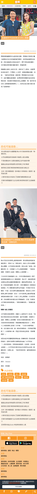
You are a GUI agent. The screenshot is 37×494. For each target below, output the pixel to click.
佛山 (17, 374)
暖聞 (17, 450)
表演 (4, 374)
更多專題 (23, 466)
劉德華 (24, 374)
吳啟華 (26, 377)
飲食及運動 (11, 461)
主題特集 (18, 6)
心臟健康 (12, 463)
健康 (3, 6)
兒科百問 (26, 463)
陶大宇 (19, 377)
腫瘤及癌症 (4, 463)
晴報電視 (10, 6)
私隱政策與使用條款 (14, 483)
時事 (24, 6)
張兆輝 (5, 380)
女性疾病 (4, 466)
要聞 (9, 450)
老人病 (10, 466)
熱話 (13, 450)
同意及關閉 (18, 487)
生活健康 (19, 461)
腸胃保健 (19, 463)
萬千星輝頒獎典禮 (8, 377)
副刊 (29, 6)
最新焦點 (4, 450)
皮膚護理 (16, 466)
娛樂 (2, 43)
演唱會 (11, 374)
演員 (11, 380)
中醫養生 (26, 461)
